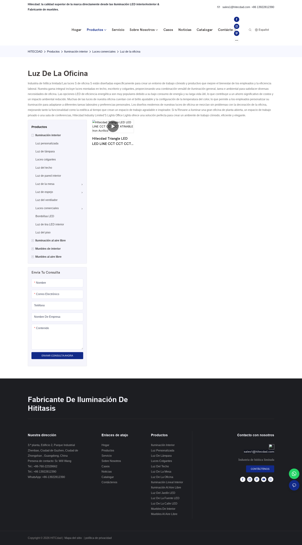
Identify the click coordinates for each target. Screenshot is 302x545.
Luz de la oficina (130, 51)
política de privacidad (98, 537)
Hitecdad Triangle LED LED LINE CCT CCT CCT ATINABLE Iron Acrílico (111, 141)
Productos (53, 51)
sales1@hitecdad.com (236, 7)
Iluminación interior (76, 51)
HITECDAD (35, 51)
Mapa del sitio (73, 537)
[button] (235, 29)
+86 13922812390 (262, 7)
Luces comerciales (104, 51)
